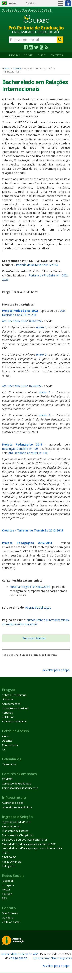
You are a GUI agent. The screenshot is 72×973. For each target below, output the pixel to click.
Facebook (7, 880)
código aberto (18, 958)
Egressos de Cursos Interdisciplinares (25, 839)
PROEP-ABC (9, 857)
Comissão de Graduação (16, 783)
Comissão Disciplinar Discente (20, 788)
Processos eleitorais (14, 721)
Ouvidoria (8, 917)
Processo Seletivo (34, 638)
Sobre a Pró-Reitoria (14, 695)
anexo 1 (41, 327)
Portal (6, 68)
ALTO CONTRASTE (27, 10)
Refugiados (9, 866)
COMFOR (7, 779)
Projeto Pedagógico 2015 (22, 444)
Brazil (12, 3)
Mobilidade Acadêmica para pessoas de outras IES (32, 848)
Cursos (42, 55)
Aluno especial (11, 826)
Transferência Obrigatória (17, 835)
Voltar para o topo (57, 670)
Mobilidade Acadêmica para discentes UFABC (29, 844)
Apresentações (11, 704)
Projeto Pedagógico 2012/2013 (27, 543)
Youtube (7, 894)
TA (3, 749)
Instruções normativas (15, 708)
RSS (4, 898)
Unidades (8, 699)
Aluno (5, 736)
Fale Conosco (10, 913)
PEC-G (5, 853)
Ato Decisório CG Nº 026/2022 (21, 386)
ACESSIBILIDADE (9, 10)
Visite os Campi (11, 922)
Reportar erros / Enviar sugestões (52, 958)
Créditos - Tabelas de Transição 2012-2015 (32, 530)
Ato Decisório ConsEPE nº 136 (28, 453)
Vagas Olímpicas (11, 861)
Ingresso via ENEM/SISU (16, 822)
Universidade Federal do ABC (20, 954)
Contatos (57, 55)
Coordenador (10, 745)
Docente (7, 740)
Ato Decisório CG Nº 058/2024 (21, 321)
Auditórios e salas (12, 803)
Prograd (14, 55)
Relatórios (8, 717)
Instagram (8, 885)
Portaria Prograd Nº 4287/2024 (29, 587)
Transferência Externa (15, 831)
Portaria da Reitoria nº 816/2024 (37, 265)
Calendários (9, 764)
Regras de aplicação (38, 607)
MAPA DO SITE (44, 10)
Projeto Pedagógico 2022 (20, 311)
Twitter (6, 889)
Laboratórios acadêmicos (17, 807)
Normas (29, 55)
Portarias (7, 712)
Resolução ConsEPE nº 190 (20, 449)
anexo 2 (41, 354)
